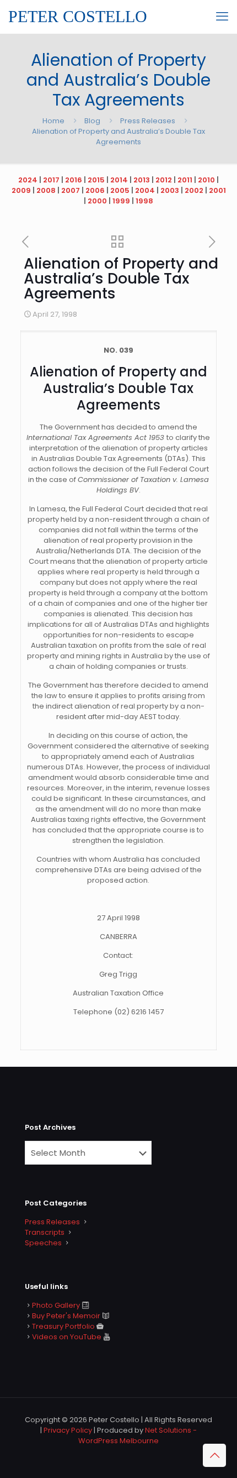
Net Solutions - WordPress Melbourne (137, 1435)
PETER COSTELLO (77, 16)
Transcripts (44, 1232)
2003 (169, 190)
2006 (95, 190)
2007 (70, 190)
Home (53, 121)
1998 (144, 201)
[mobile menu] (222, 16)
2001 (217, 190)
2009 (21, 190)
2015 (96, 180)
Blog (92, 121)
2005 (120, 190)
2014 (119, 180)
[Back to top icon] (214, 1455)
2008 (46, 190)
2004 (145, 190)
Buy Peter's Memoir (66, 1316)
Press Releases (147, 121)
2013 (141, 180)
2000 (97, 201)
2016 (73, 180)
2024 (27, 180)
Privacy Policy (68, 1430)
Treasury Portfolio (63, 1326)
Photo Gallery (56, 1305)
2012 (163, 180)
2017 (51, 180)
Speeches (43, 1243)
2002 (194, 190)
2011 (184, 180)
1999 (121, 201)
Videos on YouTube (66, 1337)
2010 (206, 180)
